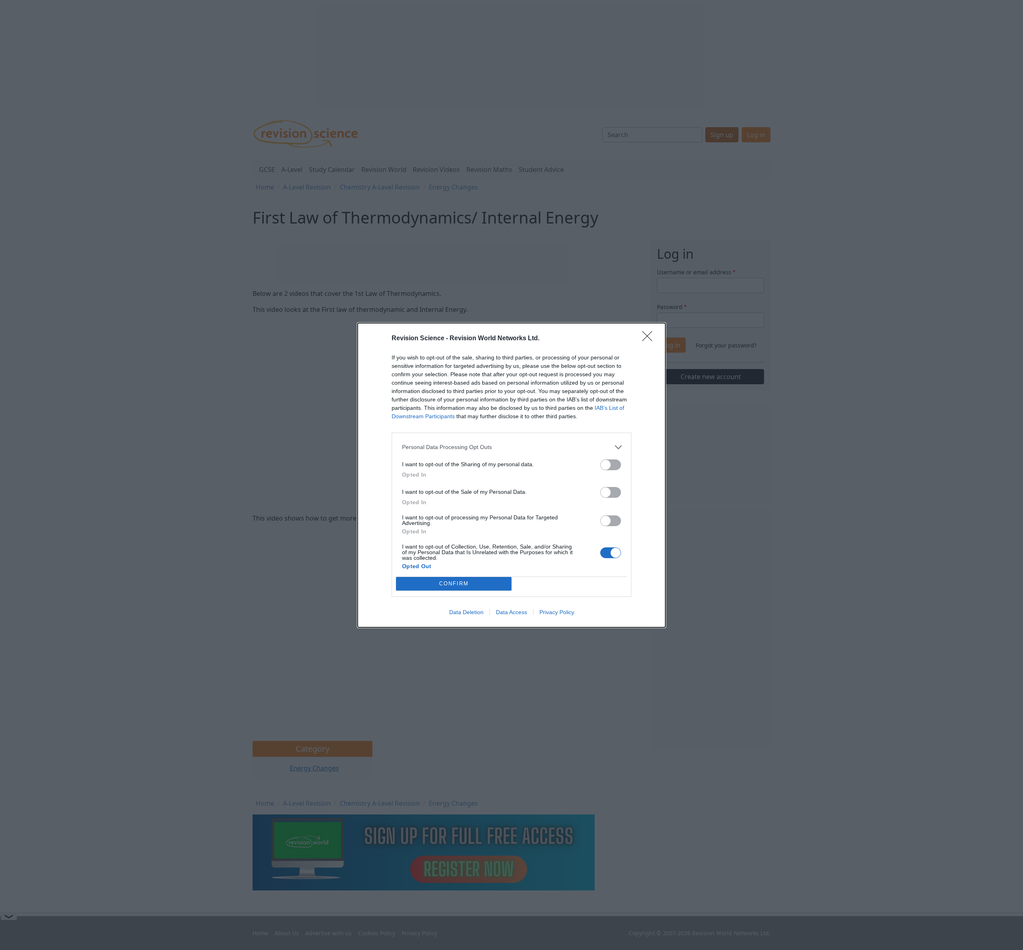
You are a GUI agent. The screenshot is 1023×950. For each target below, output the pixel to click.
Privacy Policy (556, 612)
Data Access (511, 612)
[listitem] (511, 447)
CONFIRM (454, 584)
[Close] (649, 338)
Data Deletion (466, 612)
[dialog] (511, 475)
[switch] (610, 464)
